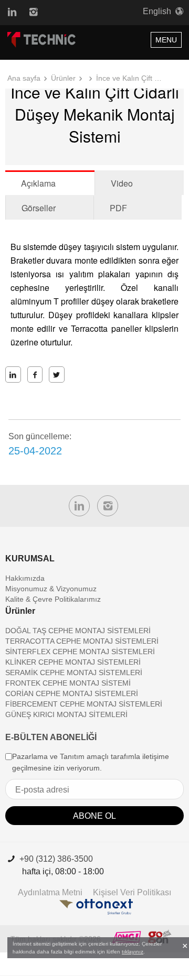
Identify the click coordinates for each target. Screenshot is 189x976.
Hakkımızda (25, 578)
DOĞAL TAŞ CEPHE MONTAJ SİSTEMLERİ (78, 630)
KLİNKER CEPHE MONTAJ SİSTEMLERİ (73, 662)
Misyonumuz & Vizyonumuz (51, 588)
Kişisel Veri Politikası (132, 892)
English (157, 11)
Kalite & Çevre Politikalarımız (53, 599)
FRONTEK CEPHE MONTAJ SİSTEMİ (68, 683)
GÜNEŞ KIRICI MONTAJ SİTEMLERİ (66, 714)
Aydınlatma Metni (50, 892)
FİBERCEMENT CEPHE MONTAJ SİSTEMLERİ (83, 704)
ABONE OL (94, 815)
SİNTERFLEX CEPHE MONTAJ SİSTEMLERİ (80, 651)
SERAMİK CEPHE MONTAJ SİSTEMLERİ (73, 672)
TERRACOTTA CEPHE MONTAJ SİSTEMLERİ (82, 641)
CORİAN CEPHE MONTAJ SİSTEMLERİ (71, 693)
